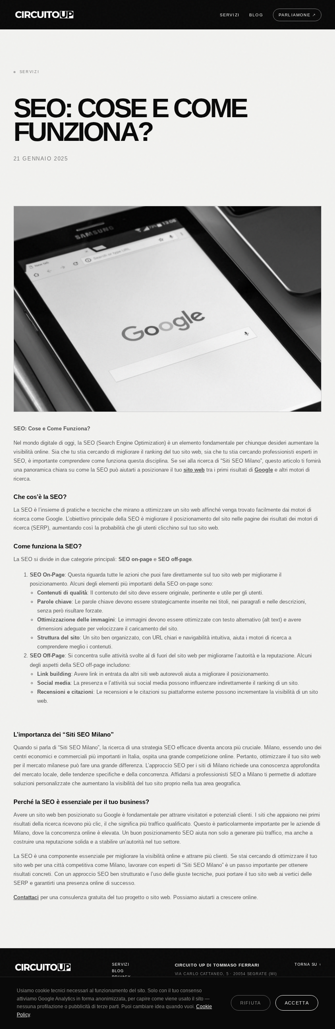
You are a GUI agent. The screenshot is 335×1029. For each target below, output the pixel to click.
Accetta (297, 1002)
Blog (256, 15)
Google (264, 470)
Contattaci (26, 897)
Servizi (229, 15)
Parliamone (297, 15)
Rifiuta (250, 1002)
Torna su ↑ (308, 964)
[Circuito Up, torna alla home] (44, 15)
